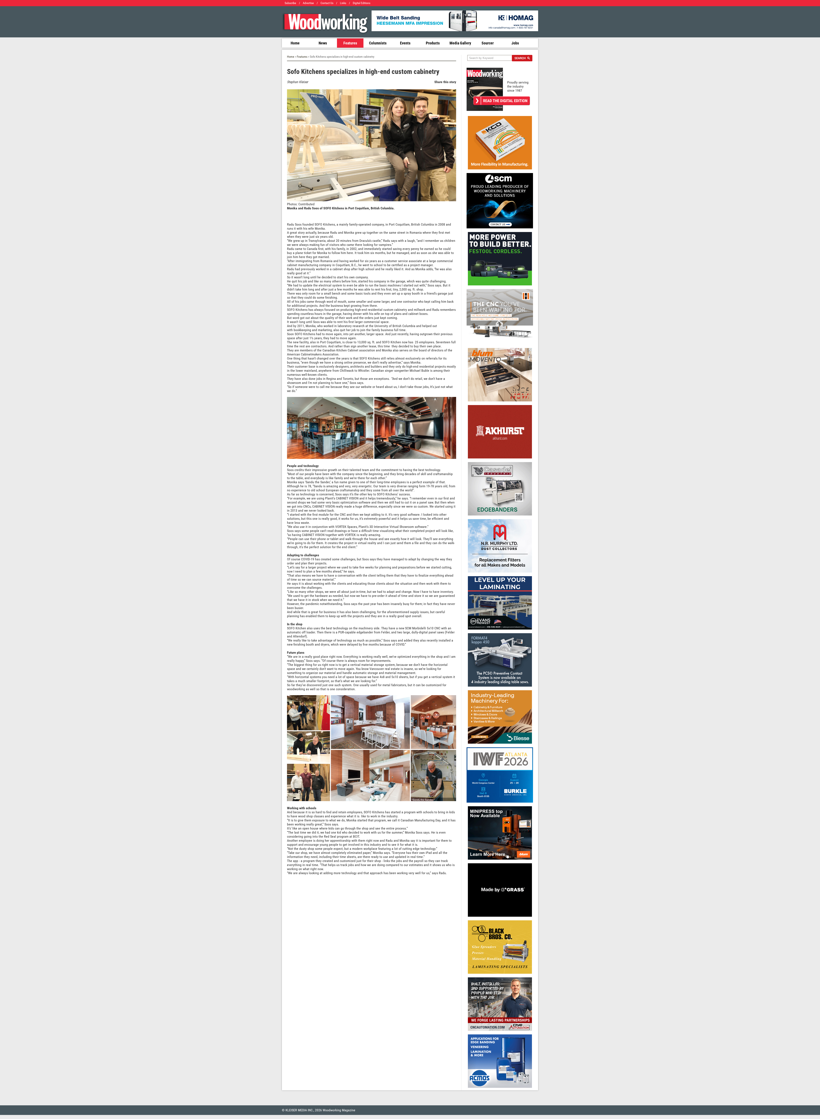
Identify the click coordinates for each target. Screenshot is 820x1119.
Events (405, 43)
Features (350, 43)
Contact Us (327, 3)
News (323, 43)
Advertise (308, 3)
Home (295, 43)
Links (343, 3)
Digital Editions (361, 3)
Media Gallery (460, 43)
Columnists (378, 43)
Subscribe (290, 3)
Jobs (515, 43)
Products (433, 43)
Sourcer (488, 43)
